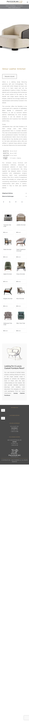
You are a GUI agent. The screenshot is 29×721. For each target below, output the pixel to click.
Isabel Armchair (7, 274)
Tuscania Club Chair (7, 225)
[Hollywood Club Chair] (8, 315)
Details (6, 232)
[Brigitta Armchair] (8, 290)
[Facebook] (3, 202)
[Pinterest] (15, 202)
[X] (9, 202)
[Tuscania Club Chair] (8, 217)
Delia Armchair (7, 249)
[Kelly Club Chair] (21, 315)
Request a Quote (9, 76)
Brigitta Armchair (7, 298)
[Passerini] (15, 1)
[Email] (22, 202)
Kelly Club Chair (20, 323)
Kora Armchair (20, 298)
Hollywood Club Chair (7, 323)
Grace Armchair (20, 274)
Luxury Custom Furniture (13, 367)
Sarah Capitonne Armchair (20, 250)
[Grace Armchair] (21, 266)
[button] (14, 193)
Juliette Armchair (21, 225)
